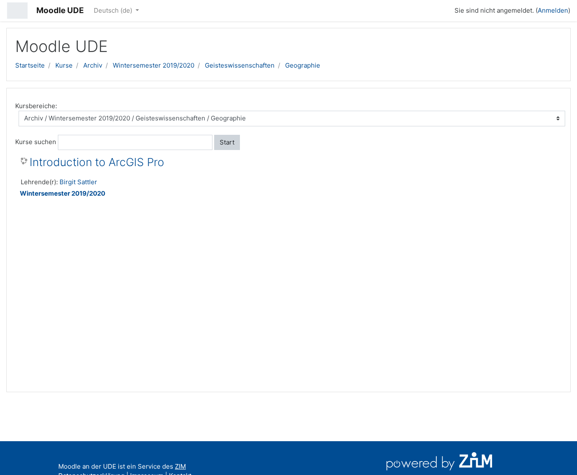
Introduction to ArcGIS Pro (97, 162)
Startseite (30, 65)
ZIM (180, 466)
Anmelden (553, 10)
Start (227, 142)
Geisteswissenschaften (240, 65)
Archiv (92, 65)
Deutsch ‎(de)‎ (114, 10)
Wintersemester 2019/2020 (153, 65)
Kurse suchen (35, 142)
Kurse (64, 65)
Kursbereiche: (36, 106)
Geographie (302, 65)
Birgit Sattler (78, 182)
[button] (444, 9)
